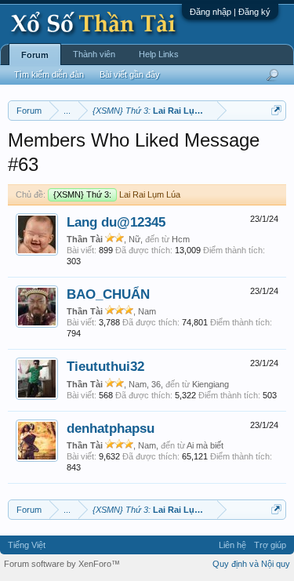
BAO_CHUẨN (108, 294)
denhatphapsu (110, 428)
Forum (35, 55)
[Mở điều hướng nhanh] (276, 110)
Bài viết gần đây (130, 74)
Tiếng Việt (26, 545)
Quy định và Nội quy (251, 563)
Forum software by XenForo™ (62, 563)
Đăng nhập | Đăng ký (230, 11)
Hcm (181, 239)
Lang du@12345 (116, 222)
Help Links (159, 54)
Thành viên (94, 54)
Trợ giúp (270, 545)
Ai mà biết (205, 445)
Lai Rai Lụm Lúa (116, 194)
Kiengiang (210, 384)
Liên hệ (232, 545)
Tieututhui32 (105, 366)
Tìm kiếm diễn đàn (49, 74)
